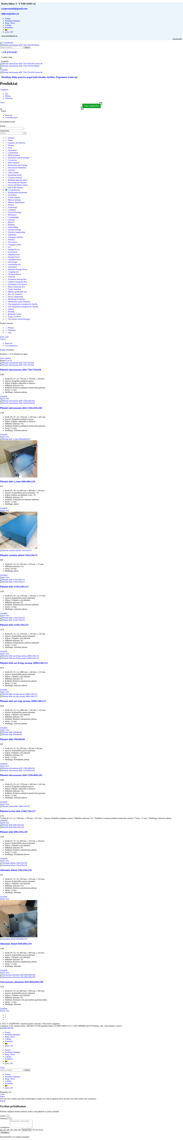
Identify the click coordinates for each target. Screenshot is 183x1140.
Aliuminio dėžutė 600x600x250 (16, 943)
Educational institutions (17, 168)
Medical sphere (14, 155)
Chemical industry (15, 177)
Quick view (4, 399)
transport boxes (14, 257)
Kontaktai (9, 1041)
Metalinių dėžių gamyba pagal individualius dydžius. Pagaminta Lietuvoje (39, 77)
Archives (11, 170)
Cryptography (13, 217)
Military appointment (16, 202)
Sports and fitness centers (18, 185)
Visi (9, 333)
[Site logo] (6, 43)
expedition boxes (14, 259)
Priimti (2, 1101)
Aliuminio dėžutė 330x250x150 (16, 870)
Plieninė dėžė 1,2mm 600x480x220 (17, 481)
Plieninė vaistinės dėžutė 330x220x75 (18, 555)
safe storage (12, 262)
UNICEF (11, 277)
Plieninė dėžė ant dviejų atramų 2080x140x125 (24, 663)
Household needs (15, 175)
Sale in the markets (15, 187)
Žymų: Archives (14, 317)
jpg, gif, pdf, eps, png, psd (10, 1130)
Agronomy (12, 235)
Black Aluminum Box (16, 287)
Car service (12, 160)
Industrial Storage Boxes (17, 269)
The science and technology (19, 319)
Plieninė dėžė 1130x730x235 (14, 625)
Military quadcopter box (17, 292)
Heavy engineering (15, 297)
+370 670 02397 (9, 52)
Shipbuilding (13, 227)
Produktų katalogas (12, 1035)
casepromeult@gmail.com (14, 8)
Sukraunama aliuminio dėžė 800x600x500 (21, 982)
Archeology (12, 207)
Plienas (11, 328)
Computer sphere (14, 245)
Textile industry (14, 197)
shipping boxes (14, 254)
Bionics (11, 222)
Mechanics (12, 215)
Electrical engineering (16, 232)
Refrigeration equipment (17, 192)
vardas (3, 1116)
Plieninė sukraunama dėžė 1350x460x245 (21, 775)
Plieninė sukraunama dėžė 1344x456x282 (21, 408)
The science (12, 242)
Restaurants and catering (17, 165)
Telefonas (4, 1118)
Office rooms (13, 173)
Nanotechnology (14, 230)
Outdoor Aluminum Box (17, 282)
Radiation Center (14, 314)
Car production (14, 190)
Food (10, 148)
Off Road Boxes (14, 274)
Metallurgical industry (16, 299)
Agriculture (12, 150)
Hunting (11, 312)
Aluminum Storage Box (17, 279)
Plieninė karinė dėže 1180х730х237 (18, 811)
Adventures (12, 267)
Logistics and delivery (16, 143)
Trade (10, 140)
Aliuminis (12, 330)
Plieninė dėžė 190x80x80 (12, 739)
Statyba (11, 309)
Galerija (8, 1039)
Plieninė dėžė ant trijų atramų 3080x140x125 (23, 701)
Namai (7, 1032)
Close (2, 102)
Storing (11, 145)
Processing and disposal (17, 182)
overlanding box (14, 264)
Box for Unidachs (15, 294)
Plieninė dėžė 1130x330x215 (14, 586)
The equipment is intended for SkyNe (22, 304)
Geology (11, 220)
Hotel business (13, 163)
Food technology (14, 212)
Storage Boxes (13, 249)
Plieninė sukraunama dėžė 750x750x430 (20, 369)
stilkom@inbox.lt (10, 13)
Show (4, 337)
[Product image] (17, 365)
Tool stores (12, 195)
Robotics (11, 240)
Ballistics (11, 225)
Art (9, 247)
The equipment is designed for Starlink (23, 307)
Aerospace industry (15, 237)
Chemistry (12, 210)
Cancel (2, 339)
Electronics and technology (18, 158)
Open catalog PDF (91, 106)
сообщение (5, 1127)
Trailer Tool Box (14, 289)
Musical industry (14, 200)
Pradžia (3, 350)
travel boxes (12, 252)
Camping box (13, 272)
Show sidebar (5, 358)
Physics (11, 205)
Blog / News (10, 1037)
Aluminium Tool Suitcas (17, 284)
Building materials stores (17, 180)
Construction (13, 153)
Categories (4, 89)
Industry (11, 138)
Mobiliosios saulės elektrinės (19, 302)
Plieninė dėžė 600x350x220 (13, 832)
